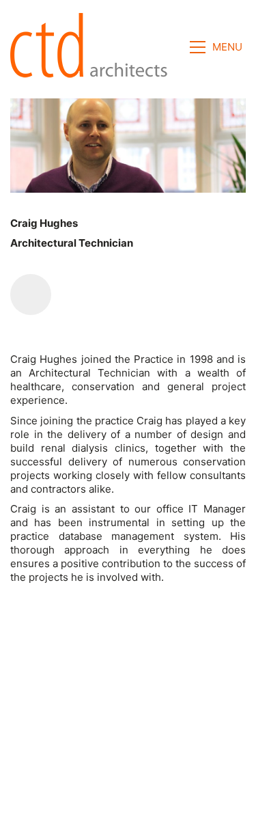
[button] (218, 47)
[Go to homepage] (92, 47)
